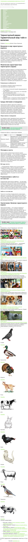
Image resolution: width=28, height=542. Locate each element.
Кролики (5, 10)
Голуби (5, 18)
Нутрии (5, 17)
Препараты (6, 24)
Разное (5, 28)
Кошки (5, 13)
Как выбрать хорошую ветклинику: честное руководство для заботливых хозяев (11, 307)
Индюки (5, 22)
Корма (4, 26)
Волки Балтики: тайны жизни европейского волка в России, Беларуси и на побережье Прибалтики (15, 529)
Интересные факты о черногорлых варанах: (11, 132)
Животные (7, 43)
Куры (4, 11)
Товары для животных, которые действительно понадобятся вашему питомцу (12, 241)
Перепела (5, 21)
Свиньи (5, 12)
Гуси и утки (6, 16)
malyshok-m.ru (16, 540)
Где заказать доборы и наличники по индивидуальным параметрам (15, 532)
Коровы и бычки (7, 23)
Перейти (3, 344)
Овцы (4, 19)
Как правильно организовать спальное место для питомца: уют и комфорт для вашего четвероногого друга (15, 535)
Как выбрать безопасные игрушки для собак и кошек (14, 322)
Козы (4, 14)
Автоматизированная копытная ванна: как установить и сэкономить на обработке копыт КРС (14, 274)
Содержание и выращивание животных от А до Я (13, 1)
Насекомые (6, 27)
